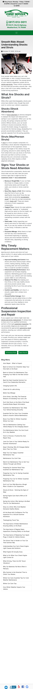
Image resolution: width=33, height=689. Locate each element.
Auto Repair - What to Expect (12, 363)
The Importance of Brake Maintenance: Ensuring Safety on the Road (15, 525)
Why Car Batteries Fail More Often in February (14, 567)
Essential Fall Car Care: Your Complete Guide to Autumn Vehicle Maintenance (15, 414)
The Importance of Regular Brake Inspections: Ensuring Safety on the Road (16, 530)
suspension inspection (21, 324)
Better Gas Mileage (9, 393)
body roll (13, 201)
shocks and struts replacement (11, 320)
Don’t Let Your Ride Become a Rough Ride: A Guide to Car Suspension (15, 485)
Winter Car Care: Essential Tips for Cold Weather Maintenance (16, 579)
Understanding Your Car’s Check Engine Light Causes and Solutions (16, 547)
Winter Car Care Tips (9, 583)
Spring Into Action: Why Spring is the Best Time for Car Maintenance (16, 502)
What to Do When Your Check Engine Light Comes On (15, 556)
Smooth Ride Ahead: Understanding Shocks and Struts (14, 44)
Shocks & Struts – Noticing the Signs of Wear (15, 491)
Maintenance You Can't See (12, 458)
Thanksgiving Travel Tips (11, 520)
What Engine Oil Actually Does (13, 552)
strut (4, 143)
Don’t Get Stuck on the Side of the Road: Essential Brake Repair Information (16, 403)
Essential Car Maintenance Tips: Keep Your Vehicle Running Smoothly (15, 409)
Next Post (22, 352)
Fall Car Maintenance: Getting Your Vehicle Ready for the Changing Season (15, 425)
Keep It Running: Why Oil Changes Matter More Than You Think (16, 448)
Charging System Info (10, 386)
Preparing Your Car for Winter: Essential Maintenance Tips (16, 480)
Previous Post (11, 352)
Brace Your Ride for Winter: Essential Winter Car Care (15, 420)
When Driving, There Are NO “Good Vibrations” (14, 562)
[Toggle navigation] (16, 32)
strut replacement (20, 177)
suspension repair (7, 177)
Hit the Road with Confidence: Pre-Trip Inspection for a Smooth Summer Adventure (15, 514)
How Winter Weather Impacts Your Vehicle (14, 588)
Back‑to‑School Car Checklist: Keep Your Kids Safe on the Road (16, 368)
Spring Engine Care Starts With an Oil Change (15, 497)
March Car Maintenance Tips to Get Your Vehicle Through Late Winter (16, 463)
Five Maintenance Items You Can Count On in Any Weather (15, 431)
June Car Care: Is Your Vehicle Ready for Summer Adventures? (16, 442)
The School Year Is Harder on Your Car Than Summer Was (15, 541)
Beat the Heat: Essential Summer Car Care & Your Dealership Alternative (15, 381)
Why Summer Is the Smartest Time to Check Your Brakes (15, 573)
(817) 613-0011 (17, 22)
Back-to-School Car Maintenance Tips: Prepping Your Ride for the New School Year (15, 374)
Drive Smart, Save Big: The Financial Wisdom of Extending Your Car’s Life (15, 397)
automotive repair (25, 328)
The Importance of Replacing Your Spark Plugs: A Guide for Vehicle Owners (16, 536)
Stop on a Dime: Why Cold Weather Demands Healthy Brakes (14, 508)
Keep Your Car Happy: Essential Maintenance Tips (13, 454)
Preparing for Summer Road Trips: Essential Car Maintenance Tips (14, 468)
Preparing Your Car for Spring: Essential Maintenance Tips (16, 474)
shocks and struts (7, 84)
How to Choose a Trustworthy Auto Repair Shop (14, 437)
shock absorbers (12, 115)
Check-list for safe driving (11, 389)
